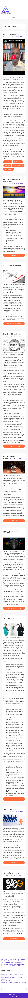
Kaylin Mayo (4, 961)
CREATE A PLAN (14, 255)
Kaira (18, 994)
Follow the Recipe (9, 456)
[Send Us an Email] (12, 996)
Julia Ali (3, 962)
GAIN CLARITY (14, 520)
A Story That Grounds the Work (8, 976)
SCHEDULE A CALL (14, 938)
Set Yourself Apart (10, 809)
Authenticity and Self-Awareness (11, 532)
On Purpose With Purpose (13, 265)
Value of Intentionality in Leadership (12, 180)
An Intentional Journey (11, 873)
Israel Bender (4, 964)
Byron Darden (19, 36)
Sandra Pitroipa (17, 162)
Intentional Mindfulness (11, 334)
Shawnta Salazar (8, 169)
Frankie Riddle (4, 959)
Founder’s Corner (9, 34)
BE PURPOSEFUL (14, 799)
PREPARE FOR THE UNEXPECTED (14, 608)
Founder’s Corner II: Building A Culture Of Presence (12, 974)
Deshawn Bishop (4, 965)
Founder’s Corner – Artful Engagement (17, 959)
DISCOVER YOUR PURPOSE (14, 323)
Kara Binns (7, 165)
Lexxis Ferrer (8, 162)
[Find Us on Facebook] (14, 996)
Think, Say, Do (8, 618)
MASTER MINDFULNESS (14, 446)
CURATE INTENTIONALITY (14, 862)
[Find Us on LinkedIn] (16, 996)
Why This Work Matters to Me (7, 980)
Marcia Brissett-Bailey (18, 165)
